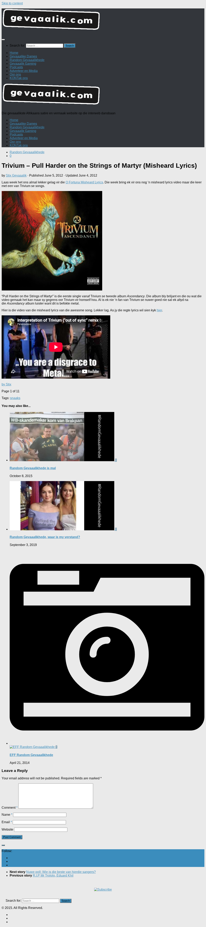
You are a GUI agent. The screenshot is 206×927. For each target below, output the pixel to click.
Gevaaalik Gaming (23, 63)
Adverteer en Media (24, 71)
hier (159, 310)
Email (7, 822)
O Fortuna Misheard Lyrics (84, 182)
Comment (10, 807)
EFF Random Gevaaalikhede (31, 755)
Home (14, 52)
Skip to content (12, 3)
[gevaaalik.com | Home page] (103, 21)
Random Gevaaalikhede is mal (33, 468)
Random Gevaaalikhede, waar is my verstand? (45, 537)
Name (7, 814)
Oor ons (15, 74)
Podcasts (16, 67)
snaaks (15, 398)
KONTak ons (19, 78)
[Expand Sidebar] (3, 845)
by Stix (6, 384)
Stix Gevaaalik (16, 175)
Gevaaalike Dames (23, 56)
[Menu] (3, 39)
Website (7, 829)
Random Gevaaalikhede (27, 60)
